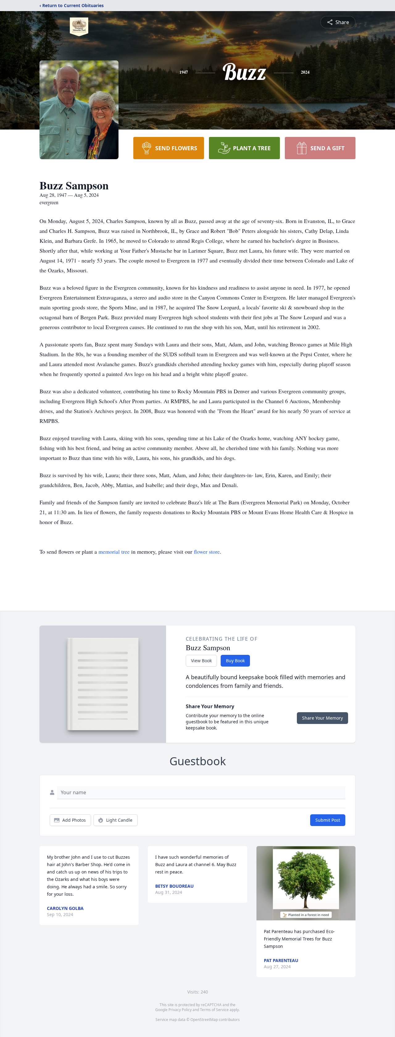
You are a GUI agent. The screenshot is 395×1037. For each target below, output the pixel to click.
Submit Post (327, 820)
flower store (207, 551)
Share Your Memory (322, 718)
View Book (201, 660)
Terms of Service (214, 1009)
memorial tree (114, 551)
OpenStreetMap (204, 1019)
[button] (306, 883)
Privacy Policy (180, 1009)
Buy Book (235, 660)
